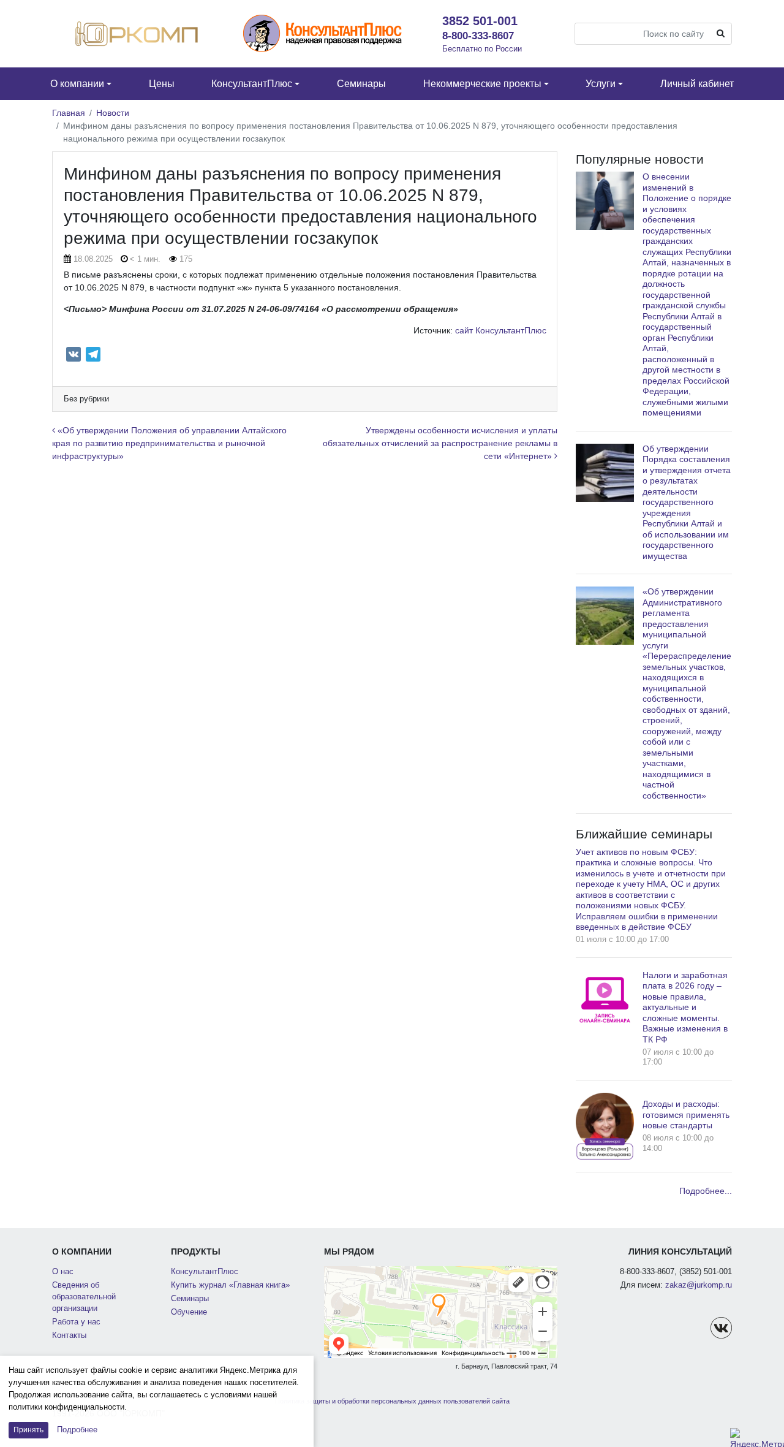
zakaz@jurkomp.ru (698, 1285)
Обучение (189, 1312)
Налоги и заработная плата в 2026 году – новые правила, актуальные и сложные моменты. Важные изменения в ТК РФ (685, 1007)
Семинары (190, 1298)
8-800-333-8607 (478, 35)
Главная (68, 113)
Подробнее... (705, 1191)
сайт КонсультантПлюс (500, 330)
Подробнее (77, 1429)
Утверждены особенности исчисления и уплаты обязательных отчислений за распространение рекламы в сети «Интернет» (440, 443)
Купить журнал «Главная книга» (230, 1285)
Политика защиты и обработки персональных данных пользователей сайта (392, 1401)
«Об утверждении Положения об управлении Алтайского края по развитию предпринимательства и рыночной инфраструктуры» (169, 443)
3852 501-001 (480, 21)
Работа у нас (76, 1322)
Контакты (69, 1335)
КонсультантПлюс (204, 1271)
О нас (63, 1271)
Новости (112, 113)
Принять (28, 1430)
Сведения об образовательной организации (84, 1297)
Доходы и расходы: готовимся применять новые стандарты (686, 1114)
